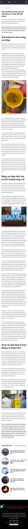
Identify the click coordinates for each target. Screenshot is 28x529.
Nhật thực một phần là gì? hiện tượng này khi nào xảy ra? (17, 490)
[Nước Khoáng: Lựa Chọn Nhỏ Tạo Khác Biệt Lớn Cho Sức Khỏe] (5, 470)
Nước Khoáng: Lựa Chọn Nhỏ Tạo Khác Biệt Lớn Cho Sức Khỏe (18, 471)
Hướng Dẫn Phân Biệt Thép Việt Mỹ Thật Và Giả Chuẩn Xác (17, 452)
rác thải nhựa (8, 69)
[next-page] (5, 496)
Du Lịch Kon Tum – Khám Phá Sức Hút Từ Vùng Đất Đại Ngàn (18, 461)
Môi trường (7, 8)
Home (3, 8)
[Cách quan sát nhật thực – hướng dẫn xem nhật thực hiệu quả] (5, 480)
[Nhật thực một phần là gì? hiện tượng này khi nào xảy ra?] (5, 489)
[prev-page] (3, 496)
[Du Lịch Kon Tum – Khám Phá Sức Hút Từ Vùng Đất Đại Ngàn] (5, 461)
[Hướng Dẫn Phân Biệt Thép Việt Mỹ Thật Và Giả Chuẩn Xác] (5, 452)
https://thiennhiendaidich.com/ (14, 522)
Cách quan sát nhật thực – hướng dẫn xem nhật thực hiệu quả (17, 480)
